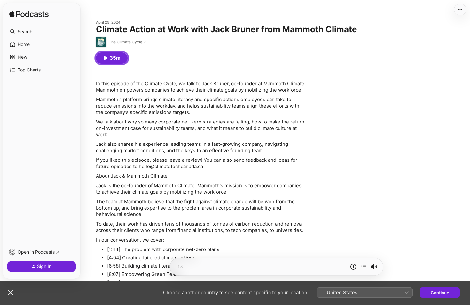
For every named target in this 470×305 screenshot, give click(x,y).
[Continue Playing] (364, 266)
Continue (440, 292)
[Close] (10, 292)
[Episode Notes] (353, 266)
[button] (41, 31)
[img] (29, 14)
